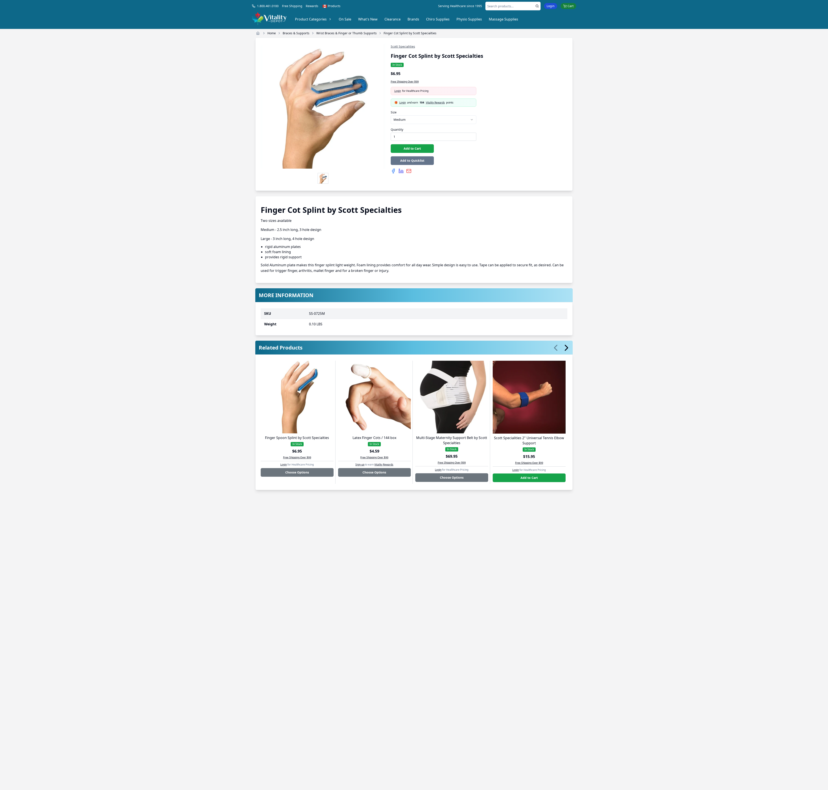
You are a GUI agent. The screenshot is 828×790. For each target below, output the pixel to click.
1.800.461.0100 (268, 6)
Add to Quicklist (412, 160)
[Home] (257, 33)
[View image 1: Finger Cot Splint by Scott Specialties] (323, 178)
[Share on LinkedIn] (401, 171)
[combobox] (434, 119)
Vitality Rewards (435, 102)
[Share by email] (408, 171)
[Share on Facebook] (393, 171)
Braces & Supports (296, 33)
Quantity (397, 129)
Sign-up (359, 464)
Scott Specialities (403, 46)
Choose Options (297, 472)
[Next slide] (566, 347)
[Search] (537, 6)
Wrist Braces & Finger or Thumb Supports (346, 33)
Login (551, 6)
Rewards (312, 6)
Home (271, 33)
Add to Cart (412, 148)
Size (394, 112)
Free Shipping (292, 6)
